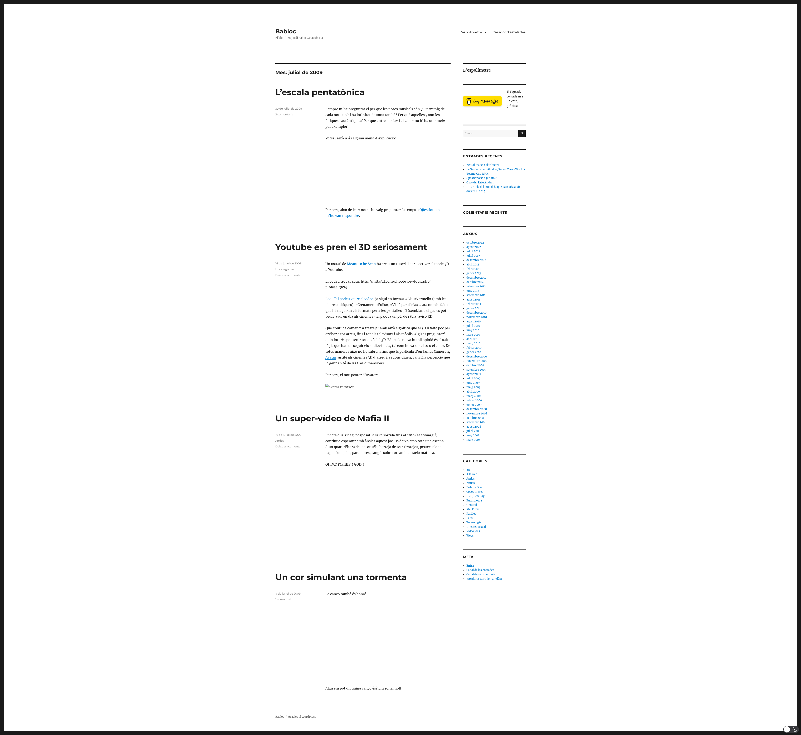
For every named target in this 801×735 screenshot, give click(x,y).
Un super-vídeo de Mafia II (332, 418)
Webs (470, 535)
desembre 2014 (476, 260)
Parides (471, 513)
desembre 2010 (476, 312)
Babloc (285, 31)
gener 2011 (473, 308)
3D (468, 470)
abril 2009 (473, 391)
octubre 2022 (475, 242)
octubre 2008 (475, 418)
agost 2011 (473, 299)
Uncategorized (285, 269)
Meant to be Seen (361, 264)
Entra (470, 565)
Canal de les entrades (480, 570)
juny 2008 (473, 435)
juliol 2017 (473, 256)
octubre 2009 (475, 365)
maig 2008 (473, 440)
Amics (279, 440)
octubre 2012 (475, 282)
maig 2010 (473, 334)
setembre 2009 (476, 369)
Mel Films (473, 509)
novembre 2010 (476, 317)
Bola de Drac (474, 487)
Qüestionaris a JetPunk (481, 178)
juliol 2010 (473, 326)
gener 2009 (474, 405)
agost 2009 (473, 374)
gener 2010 (473, 352)
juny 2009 (473, 383)
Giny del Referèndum (480, 182)
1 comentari (283, 599)
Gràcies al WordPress (302, 717)
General (471, 505)
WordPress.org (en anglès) (484, 579)
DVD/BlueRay (475, 496)
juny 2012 (472, 291)
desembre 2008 (476, 409)
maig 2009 (473, 387)
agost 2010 (473, 321)
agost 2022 (473, 247)
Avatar (330, 357)
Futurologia (474, 500)
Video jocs (473, 531)
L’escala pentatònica (320, 92)
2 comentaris (284, 114)
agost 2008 (473, 426)
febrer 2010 (473, 348)
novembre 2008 (476, 413)
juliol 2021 (473, 251)
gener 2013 (473, 273)
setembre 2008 (476, 422)
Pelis (469, 518)
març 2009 (473, 396)
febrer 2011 (473, 304)
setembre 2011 (475, 295)
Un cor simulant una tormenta (341, 577)
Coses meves (474, 492)
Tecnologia (473, 522)
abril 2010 (472, 339)
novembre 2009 (476, 361)
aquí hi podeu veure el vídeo (350, 299)
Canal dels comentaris (481, 574)
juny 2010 (472, 330)
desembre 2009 (476, 356)
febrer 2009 (474, 400)
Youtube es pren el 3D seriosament (351, 247)
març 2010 (473, 343)
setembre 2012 (476, 286)
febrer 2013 (473, 269)
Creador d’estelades (509, 32)
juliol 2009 (473, 378)
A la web (471, 474)
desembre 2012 (476, 277)
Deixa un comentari (288, 275)
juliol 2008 (473, 431)
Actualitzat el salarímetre (482, 165)
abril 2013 (472, 264)
